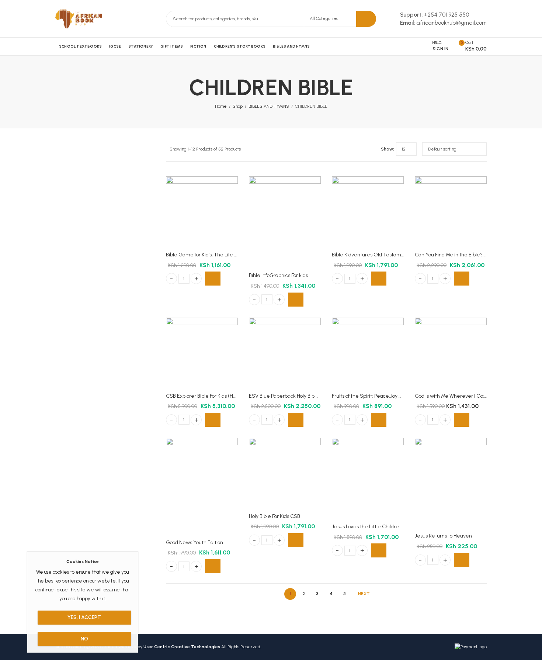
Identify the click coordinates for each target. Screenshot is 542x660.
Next (364, 593)
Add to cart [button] (212, 279)
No (84, 639)
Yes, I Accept (84, 617)
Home (221, 106)
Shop (238, 106)
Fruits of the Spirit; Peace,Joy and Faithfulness (384, 396)
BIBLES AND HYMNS (269, 106)
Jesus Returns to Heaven (443, 536)
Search (366, 19)
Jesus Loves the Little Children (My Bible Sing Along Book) (397, 526)
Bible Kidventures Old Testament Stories (379, 255)
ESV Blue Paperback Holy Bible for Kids (292, 396)
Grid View (362, 149)
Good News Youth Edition (194, 542)
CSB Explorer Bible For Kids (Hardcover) (211, 396)
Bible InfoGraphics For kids (278, 275)
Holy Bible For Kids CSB (274, 516)
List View (372, 149)
